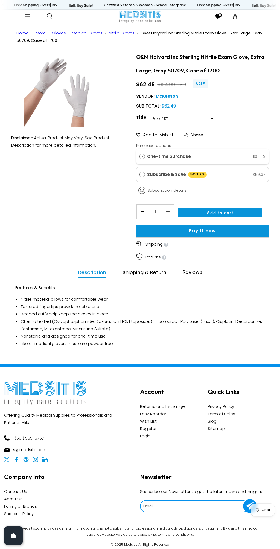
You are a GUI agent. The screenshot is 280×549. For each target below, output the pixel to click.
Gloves (59, 33)
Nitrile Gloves (122, 33)
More (41, 33)
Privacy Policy (221, 406)
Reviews (192, 271)
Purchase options (153, 145)
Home (22, 33)
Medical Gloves (87, 33)
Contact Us (15, 491)
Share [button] (197, 135)
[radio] (142, 156)
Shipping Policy (19, 513)
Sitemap (216, 428)
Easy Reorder (153, 414)
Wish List (148, 421)
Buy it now (202, 231)
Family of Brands (20, 506)
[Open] (13, 535)
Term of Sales (221, 414)
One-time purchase (169, 156)
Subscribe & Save (176, 174)
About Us (13, 499)
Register (148, 428)
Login (145, 436)
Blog (212, 421)
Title (141, 117)
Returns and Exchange (162, 406)
